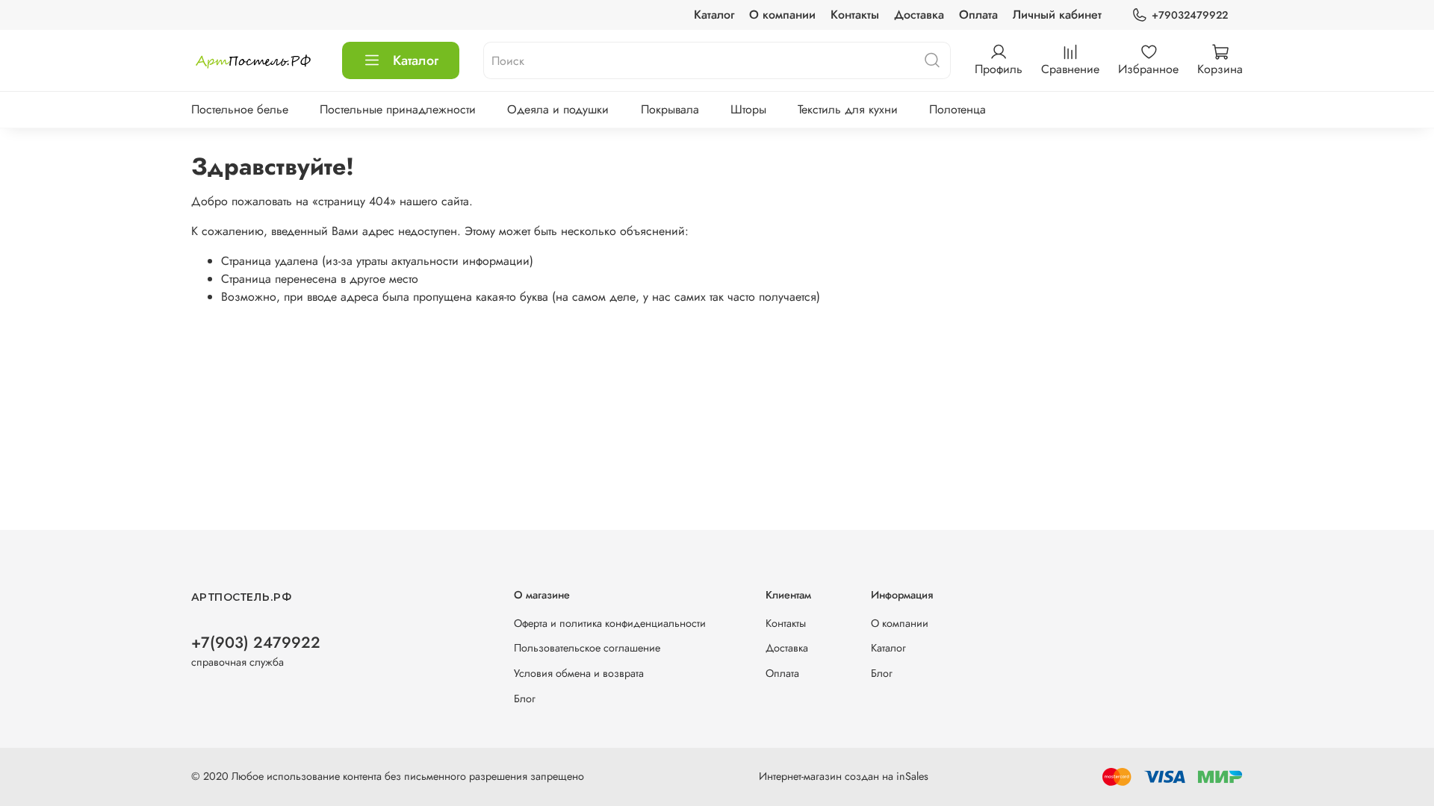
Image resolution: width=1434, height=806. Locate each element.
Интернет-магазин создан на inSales (843, 776)
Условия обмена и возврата (579, 673)
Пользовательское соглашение (587, 647)
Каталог (714, 14)
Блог (525, 698)
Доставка (919, 14)
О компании (782, 14)
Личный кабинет (1057, 14)
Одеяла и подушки (558, 109)
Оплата (978, 14)
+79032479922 (1190, 14)
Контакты (855, 14)
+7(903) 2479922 (255, 642)
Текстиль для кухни (848, 109)
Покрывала (670, 109)
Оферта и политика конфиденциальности (610, 623)
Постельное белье (239, 109)
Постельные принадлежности (398, 109)
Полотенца (957, 109)
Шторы (748, 109)
